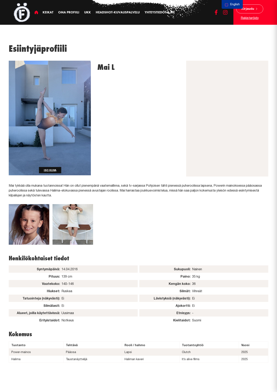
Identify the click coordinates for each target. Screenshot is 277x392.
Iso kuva (50, 170)
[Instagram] (225, 12)
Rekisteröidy (250, 18)
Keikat (48, 12)
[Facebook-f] (216, 12)
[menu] (232, 4)
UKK (87, 12)
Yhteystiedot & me (160, 12)
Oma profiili (68, 12)
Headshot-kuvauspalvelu (118, 12)
